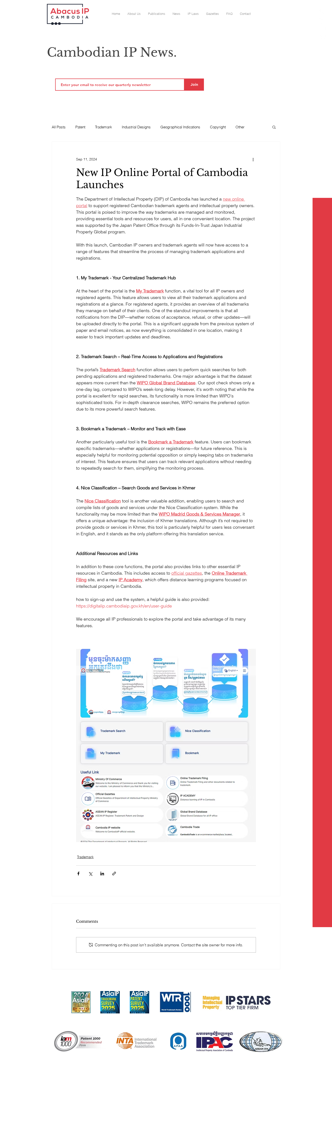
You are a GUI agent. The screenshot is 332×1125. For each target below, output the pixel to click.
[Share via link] (114, 873)
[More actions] (253, 159)
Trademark (103, 127)
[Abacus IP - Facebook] (323, 30)
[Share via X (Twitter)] (90, 873)
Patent (80, 127)
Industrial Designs (136, 127)
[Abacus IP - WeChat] (323, 21)
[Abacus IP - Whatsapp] (323, 13)
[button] (212, 13)
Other (240, 127)
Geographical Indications (180, 127)
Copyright (218, 127)
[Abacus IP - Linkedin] (323, 38)
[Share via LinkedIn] (102, 873)
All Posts (59, 127)
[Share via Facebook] (78, 873)
